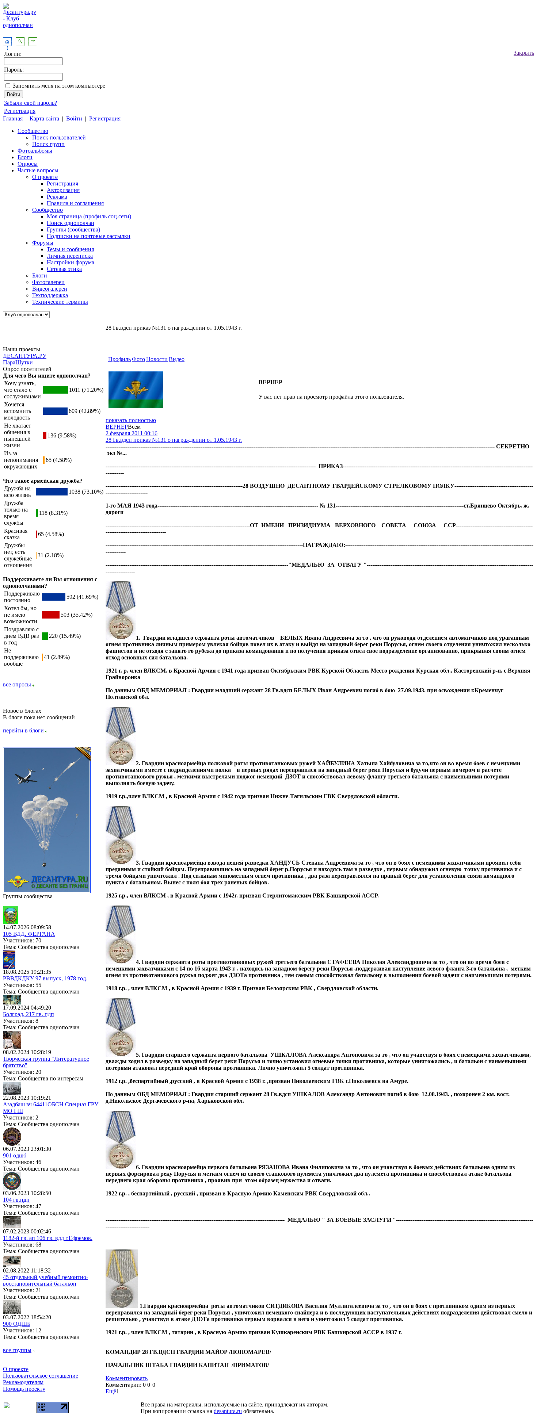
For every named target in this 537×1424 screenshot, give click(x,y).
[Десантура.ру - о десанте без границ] (47, 891)
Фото (138, 359)
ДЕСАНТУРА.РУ (24, 356)
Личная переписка (70, 256)
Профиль (119, 359)
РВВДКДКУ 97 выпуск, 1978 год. (45, 978)
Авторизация (63, 190)
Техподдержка (50, 295)
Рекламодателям (23, 1382)
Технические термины (60, 302)
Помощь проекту (24, 1389)
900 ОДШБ (16, 1324)
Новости (157, 359)
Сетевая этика (64, 269)
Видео (176, 359)
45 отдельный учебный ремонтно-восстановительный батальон (45, 1280)
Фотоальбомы (35, 151)
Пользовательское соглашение (40, 1376)
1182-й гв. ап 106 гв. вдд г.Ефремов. (47, 1238)
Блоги (25, 157)
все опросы (17, 684)
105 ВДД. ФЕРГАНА (29, 934)
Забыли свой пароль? (30, 103)
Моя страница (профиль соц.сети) (89, 216)
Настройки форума (70, 262)
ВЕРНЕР (117, 427)
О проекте (45, 177)
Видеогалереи (49, 289)
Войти (74, 118)
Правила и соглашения (75, 203)
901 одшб (14, 1155)
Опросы (28, 164)
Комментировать (127, 1378)
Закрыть (524, 53)
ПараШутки (18, 362)
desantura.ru (228, 1411)
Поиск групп (48, 144)
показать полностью (131, 420)
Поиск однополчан (70, 223)
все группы (17, 1350)
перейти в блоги (23, 730)
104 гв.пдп (16, 1200)
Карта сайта (44, 118)
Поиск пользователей (59, 137)
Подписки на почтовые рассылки (88, 236)
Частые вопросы (38, 170)
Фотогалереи (48, 282)
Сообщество (33, 131)
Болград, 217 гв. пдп (28, 1014)
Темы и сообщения (70, 249)
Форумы (42, 243)
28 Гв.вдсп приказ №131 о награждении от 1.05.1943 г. (174, 440)
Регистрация (19, 111)
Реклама (57, 197)
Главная (13, 118)
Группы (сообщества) (73, 229)
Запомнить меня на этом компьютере (59, 86)
